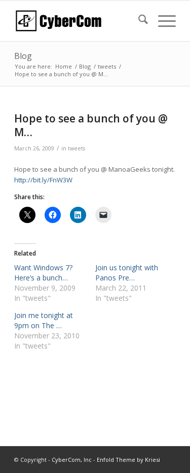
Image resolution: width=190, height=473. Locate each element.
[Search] (138, 21)
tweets (76, 148)
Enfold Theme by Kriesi (128, 459)
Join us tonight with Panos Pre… (126, 272)
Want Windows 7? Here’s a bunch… (43, 272)
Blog (23, 55)
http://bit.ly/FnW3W (43, 179)
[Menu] (162, 21)
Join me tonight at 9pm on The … (43, 320)
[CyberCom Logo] (78, 21)
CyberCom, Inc (72, 459)
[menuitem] (138, 21)
